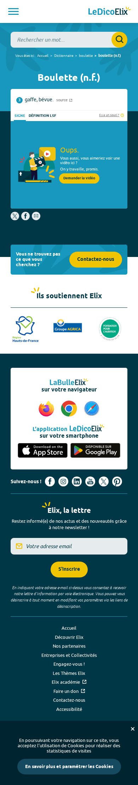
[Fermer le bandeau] (132, 729)
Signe (20, 115)
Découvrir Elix (69, 637)
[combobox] (69, 40)
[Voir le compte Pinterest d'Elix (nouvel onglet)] (117, 481)
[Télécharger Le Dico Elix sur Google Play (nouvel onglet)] (95, 451)
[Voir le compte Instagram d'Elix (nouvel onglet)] (63, 481)
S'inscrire (69, 569)
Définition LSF (42, 115)
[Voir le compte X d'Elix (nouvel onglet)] (104, 481)
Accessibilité (69, 709)
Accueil (42, 55)
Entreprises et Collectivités (69, 655)
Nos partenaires (69, 646)
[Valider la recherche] (119, 40)
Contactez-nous (95, 259)
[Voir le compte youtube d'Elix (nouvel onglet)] (90, 481)
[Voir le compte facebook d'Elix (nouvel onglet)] (50, 481)
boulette (86, 55)
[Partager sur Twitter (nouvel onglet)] (15, 218)
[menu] (13, 11)
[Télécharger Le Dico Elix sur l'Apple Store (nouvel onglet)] (43, 451)
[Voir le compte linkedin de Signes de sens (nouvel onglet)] (77, 481)
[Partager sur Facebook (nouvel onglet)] (25, 218)
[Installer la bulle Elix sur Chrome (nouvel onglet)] (70, 409)
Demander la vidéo (79, 178)
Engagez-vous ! (69, 664)
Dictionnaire (63, 55)
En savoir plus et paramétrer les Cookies (69, 766)
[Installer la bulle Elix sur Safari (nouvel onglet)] (91, 409)
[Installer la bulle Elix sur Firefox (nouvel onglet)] (47, 409)
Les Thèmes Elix (69, 673)
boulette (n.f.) (109, 55)
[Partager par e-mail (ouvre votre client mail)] (36, 218)
